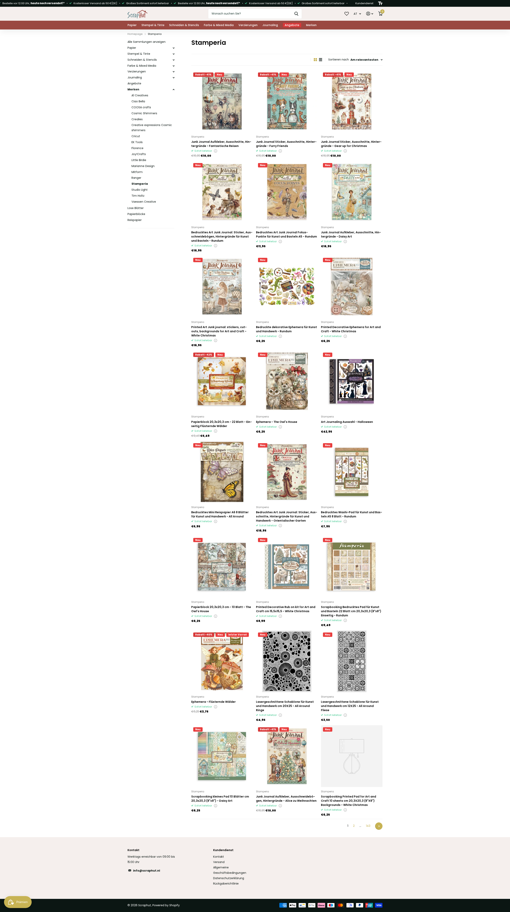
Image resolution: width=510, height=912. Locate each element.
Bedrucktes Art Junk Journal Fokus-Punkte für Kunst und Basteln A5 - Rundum (286, 234)
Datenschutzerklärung (228, 878)
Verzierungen (248, 25)
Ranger (136, 178)
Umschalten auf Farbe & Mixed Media (174, 66)
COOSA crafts (141, 107)
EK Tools (137, 142)
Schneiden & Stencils (184, 25)
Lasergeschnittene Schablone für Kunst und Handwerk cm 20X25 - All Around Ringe (285, 706)
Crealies (137, 119)
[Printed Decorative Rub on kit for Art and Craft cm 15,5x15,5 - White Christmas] (287, 566)
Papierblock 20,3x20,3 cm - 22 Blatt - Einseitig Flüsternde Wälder (221, 424)
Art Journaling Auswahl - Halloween (347, 422)
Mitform (137, 172)
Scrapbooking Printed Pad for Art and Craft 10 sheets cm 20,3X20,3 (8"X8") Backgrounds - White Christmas (348, 801)
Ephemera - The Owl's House (276, 422)
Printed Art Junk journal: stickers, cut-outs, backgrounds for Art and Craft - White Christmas (219, 331)
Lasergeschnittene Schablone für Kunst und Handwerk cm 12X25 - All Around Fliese (350, 706)
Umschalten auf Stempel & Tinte (174, 54)
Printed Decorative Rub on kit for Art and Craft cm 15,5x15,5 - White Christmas (285, 609)
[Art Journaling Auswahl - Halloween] (351, 381)
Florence (137, 148)
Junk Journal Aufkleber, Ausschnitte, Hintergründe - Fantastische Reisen (221, 144)
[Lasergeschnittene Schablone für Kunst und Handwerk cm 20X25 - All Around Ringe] (287, 661)
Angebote (134, 83)
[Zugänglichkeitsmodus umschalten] (380, 3)
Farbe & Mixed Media (219, 25)
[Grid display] (315, 59)
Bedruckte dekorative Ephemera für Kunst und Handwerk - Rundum (286, 329)
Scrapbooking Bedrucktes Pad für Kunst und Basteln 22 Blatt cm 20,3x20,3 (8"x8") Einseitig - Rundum (351, 611)
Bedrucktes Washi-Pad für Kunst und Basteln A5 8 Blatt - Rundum (351, 514)
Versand (219, 862)
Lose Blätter (136, 208)
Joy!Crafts (138, 154)
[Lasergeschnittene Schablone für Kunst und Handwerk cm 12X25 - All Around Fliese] (351, 661)
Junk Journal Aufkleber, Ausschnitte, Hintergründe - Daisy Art (351, 234)
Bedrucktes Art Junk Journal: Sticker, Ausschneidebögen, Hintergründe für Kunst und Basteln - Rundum (221, 236)
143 (368, 826)
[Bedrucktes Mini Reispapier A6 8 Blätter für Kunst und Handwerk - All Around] (222, 472)
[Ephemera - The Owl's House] (287, 381)
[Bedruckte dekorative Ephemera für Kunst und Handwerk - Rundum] (287, 286)
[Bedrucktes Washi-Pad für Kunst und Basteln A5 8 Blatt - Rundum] (351, 472)
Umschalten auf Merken (174, 90)
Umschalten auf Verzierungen (174, 72)
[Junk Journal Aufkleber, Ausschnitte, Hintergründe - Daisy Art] (351, 192)
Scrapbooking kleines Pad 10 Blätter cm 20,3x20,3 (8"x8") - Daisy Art (220, 799)
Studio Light (139, 190)
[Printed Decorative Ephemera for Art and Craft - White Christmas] (351, 286)
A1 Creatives (139, 95)
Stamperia (139, 184)
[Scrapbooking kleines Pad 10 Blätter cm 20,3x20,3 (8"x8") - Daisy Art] (222, 756)
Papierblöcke (136, 214)
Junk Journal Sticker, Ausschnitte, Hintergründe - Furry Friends (286, 144)
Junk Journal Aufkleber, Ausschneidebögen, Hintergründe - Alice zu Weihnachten (286, 799)
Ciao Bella (138, 101)
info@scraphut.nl (146, 871)
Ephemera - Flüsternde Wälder (213, 702)
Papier (132, 25)
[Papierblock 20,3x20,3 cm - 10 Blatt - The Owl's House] (222, 566)
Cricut (135, 136)
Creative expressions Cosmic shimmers (151, 127)
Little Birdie (138, 160)
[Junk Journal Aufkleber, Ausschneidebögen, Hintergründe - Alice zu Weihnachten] (287, 756)
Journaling (270, 25)
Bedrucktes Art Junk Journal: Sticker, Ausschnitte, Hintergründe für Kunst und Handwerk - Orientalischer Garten (286, 516)
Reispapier (135, 220)
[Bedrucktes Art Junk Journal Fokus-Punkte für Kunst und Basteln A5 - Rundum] (287, 192)
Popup (215, 150)
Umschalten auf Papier (174, 48)
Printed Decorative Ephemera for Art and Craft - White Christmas (351, 329)
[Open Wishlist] (346, 14)
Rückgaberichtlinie (226, 884)
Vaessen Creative (143, 202)
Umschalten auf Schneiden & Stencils (174, 60)
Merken (311, 25)
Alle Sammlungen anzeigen (147, 42)
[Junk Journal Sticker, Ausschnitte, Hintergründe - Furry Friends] (287, 101)
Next (378, 826)
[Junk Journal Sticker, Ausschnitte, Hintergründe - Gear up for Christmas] (351, 101)
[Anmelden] (369, 13)
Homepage (135, 34)
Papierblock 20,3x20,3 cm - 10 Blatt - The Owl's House (221, 609)
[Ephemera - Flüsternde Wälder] (222, 661)
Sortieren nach (338, 60)
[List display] (320, 59)
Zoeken (296, 14)
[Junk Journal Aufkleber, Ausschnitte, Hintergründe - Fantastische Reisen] (222, 101)
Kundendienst (223, 850)
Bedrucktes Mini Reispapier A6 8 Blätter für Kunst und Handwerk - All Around (220, 514)
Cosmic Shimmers (144, 113)
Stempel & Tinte (152, 25)
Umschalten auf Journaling (174, 78)
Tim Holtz (137, 196)
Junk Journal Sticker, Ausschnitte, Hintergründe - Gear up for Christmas (351, 144)
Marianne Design (143, 166)
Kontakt (218, 857)
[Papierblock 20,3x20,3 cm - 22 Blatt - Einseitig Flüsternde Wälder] (222, 381)
